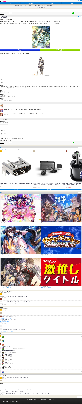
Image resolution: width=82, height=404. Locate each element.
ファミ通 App (3, 1)
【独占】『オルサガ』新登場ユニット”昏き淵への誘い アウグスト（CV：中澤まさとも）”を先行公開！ (43, 5)
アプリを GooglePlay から (60, 50)
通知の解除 (44, 399)
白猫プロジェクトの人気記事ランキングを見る (6, 318)
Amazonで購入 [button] (16, 189)
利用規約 (32, 399)
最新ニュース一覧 (27, 5)
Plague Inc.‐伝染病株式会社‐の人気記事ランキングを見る (7, 331)
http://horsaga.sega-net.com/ (7, 130)
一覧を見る (80, 192)
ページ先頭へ (79, 396)
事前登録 (38, 7)
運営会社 (35, 399)
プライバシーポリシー (40, 399)
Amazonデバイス (17, 149)
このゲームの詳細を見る (4, 123)
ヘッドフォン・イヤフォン (4, 149)
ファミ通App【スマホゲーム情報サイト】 (18, 5)
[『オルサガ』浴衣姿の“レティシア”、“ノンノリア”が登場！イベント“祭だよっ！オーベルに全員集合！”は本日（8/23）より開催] (20, 111)
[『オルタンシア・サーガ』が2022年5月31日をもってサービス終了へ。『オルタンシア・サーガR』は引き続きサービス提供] (19, 107)
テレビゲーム (22, 149)
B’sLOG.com (52, 399)
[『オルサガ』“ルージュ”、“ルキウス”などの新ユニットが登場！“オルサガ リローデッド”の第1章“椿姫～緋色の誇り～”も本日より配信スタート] (22, 116)
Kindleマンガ (11, 149)
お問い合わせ (29, 399)
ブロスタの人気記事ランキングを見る (5, 321)
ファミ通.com (49, 399)
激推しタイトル (43, 7)
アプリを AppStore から (20, 50)
